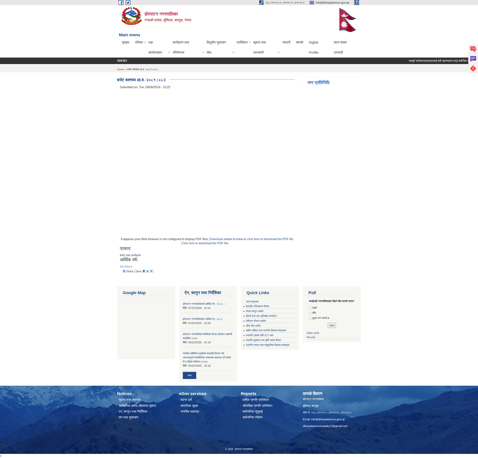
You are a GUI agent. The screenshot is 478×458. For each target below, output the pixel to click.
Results (311, 337)
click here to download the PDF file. (270, 239)
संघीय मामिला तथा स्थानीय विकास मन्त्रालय (266, 330)
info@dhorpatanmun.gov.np (328, 419)
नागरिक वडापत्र (190, 411)
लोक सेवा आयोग (253, 325)
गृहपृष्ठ (125, 42)
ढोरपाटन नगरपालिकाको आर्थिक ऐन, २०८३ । (204, 303)
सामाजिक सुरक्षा (189, 406)
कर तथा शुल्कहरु (128, 417)
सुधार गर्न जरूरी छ (320, 318)
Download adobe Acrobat (226, 239)
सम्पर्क (299, 42)
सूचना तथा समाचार (130, 400)
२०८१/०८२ (126, 266)
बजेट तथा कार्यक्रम (130, 255)
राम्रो (314, 307)
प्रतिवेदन (242, 42)
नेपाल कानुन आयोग (254, 311)
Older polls (313, 332)
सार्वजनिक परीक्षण (252, 417)
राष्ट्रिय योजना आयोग (256, 320)
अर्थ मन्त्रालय (252, 301)
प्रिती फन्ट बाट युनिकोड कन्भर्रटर (261, 315)
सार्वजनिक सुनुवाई (253, 411)
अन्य (189, 375)
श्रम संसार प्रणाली (340, 47)
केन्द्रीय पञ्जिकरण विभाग (257, 306)
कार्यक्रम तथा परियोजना (181, 47)
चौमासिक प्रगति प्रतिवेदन (257, 406)
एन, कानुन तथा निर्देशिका (133, 411)
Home (120, 69)
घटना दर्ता (186, 400)
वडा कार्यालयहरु (155, 47)
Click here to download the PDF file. (205, 243)
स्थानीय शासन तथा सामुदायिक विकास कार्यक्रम (267, 344)
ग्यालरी (286, 42)
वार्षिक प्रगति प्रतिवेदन (256, 400)
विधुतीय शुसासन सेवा (216, 47)
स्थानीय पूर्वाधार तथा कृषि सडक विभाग (263, 340)
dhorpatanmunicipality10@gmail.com (325, 426)
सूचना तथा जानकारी (259, 47)
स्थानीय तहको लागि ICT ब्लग (259, 335)
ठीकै (314, 312)
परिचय (139, 42)
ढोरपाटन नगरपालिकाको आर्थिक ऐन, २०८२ (202, 318)
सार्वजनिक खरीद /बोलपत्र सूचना (137, 406)
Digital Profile (313, 47)
